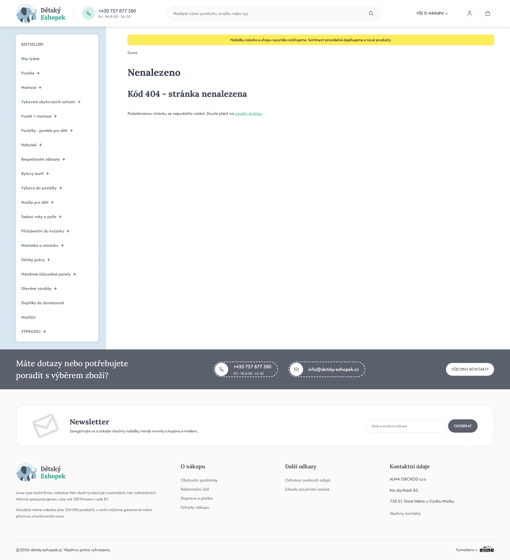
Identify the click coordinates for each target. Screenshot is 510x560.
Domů (133, 52)
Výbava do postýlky (39, 188)
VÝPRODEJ (31, 331)
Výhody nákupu (195, 507)
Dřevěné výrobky (36, 288)
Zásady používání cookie (307, 489)
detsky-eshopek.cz (46, 550)
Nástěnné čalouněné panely (46, 274)
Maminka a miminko (39, 245)
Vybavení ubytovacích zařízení (48, 102)
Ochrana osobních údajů (307, 480)
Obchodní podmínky (199, 480)
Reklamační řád (195, 489)
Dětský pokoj (33, 260)
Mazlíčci (28, 317)
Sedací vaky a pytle (38, 217)
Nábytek (29, 145)
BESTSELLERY (32, 44)
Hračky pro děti (34, 202)
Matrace (28, 87)
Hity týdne (30, 59)
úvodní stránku (248, 113)
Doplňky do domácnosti (42, 303)
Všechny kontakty (470, 369)
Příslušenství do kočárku (42, 231)
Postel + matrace (36, 116)
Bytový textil (32, 173)
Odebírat (463, 426)
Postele (27, 73)
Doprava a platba (197, 498)
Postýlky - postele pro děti (44, 130)
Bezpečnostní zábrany (40, 159)
